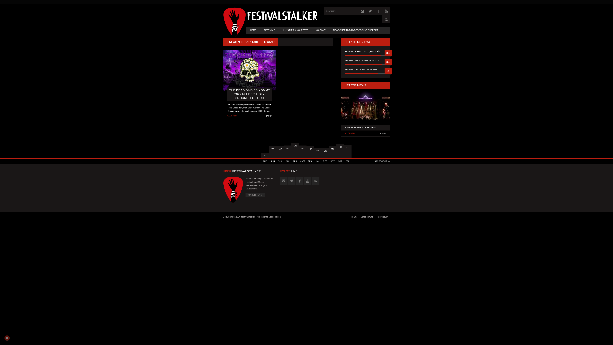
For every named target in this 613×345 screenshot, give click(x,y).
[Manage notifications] (7, 338)
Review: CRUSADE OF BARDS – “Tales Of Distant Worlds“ (365, 69)
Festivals (269, 30)
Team (354, 216)
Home (253, 30)
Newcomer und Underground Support (355, 30)
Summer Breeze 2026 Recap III (360, 127)
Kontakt (320, 30)
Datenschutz (366, 216)
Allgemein (232, 115)
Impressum (382, 216)
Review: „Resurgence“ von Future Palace (365, 60)
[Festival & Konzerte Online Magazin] (282, 15)
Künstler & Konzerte (295, 30)
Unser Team (255, 195)
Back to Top (381, 161)
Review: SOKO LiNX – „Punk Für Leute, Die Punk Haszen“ (365, 51)
